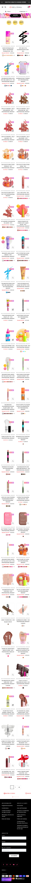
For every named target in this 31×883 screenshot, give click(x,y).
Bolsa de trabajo (6, 819)
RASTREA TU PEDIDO (10, 793)
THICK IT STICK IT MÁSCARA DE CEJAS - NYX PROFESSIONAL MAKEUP (23, 682)
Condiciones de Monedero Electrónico (22, 822)
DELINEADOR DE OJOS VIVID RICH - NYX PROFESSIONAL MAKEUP (8, 591)
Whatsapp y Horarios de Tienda (8, 815)
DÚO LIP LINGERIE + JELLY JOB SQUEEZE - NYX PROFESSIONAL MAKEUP (8, 110)
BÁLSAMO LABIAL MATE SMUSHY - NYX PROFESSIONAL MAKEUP (8, 255)
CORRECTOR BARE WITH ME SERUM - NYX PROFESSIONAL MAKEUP (23, 743)
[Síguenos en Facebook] (3, 864)
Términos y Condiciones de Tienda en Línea (23, 811)
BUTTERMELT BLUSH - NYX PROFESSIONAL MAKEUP (8, 529)
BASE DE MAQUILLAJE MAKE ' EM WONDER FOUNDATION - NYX (8, 49)
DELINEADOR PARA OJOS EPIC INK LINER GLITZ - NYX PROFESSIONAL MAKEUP (8, 80)
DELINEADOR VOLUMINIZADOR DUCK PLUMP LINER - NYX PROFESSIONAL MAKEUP (8, 407)
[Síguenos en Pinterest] (10, 864)
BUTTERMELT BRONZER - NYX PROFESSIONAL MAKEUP (23, 530)
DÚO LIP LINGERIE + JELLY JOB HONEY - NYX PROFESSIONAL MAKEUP (23, 138)
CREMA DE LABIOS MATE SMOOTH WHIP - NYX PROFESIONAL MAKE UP (8, 650)
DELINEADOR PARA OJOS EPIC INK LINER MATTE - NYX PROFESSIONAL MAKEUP (8, 286)
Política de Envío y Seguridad (21, 815)
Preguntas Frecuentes (7, 805)
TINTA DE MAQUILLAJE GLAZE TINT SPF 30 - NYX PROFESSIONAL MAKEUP (23, 285)
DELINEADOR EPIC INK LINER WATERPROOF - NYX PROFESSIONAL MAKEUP (23, 468)
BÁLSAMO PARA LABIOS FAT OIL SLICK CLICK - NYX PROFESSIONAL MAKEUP (8, 376)
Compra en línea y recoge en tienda (6, 811)
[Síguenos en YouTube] (13, 864)
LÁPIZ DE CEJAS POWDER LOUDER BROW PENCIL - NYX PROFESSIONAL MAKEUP (8, 499)
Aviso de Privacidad (22, 808)
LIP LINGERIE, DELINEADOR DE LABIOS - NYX (8, 222)
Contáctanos (5, 808)
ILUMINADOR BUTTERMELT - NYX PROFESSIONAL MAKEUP (23, 80)
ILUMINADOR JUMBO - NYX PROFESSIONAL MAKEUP (23, 620)
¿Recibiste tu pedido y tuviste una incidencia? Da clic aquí (22, 827)
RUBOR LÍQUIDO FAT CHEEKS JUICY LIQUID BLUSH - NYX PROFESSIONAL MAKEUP (23, 224)
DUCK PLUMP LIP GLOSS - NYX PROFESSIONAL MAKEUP (23, 561)
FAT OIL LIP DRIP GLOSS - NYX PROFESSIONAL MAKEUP (23, 591)
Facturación (20, 805)
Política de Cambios (22, 819)
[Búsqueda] (5, 7)
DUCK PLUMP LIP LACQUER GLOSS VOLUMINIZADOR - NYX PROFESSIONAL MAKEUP (23, 407)
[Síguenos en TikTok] (17, 864)
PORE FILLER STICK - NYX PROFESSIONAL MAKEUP (8, 437)
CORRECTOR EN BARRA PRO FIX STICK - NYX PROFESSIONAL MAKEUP (23, 499)
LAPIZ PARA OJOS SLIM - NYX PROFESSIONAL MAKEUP (23, 317)
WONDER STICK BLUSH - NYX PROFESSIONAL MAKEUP (8, 468)
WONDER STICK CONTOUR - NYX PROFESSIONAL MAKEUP (23, 438)
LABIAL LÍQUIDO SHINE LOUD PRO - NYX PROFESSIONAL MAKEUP (23, 773)
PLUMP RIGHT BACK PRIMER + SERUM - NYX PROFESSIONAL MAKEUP (8, 712)
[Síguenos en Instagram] (7, 864)
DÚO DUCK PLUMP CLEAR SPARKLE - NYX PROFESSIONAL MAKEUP (8, 166)
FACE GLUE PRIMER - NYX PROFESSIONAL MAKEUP (8, 346)
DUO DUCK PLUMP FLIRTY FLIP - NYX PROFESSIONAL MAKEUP (8, 194)
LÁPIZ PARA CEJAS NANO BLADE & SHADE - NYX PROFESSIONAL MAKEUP (23, 376)
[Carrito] (28, 7)
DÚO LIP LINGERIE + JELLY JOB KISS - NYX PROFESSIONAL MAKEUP (8, 138)
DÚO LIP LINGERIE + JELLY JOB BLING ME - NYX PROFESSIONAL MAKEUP (23, 110)
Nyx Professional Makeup (8, 46)
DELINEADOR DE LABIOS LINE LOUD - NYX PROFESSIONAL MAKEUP (8, 682)
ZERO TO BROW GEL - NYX (8, 620)
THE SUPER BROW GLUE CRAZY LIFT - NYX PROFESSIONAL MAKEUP (8, 317)
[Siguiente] (19, 787)
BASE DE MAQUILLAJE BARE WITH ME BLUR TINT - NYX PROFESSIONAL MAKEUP (23, 651)
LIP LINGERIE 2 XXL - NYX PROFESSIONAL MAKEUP (8, 772)
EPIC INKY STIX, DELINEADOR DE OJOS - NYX (23, 49)
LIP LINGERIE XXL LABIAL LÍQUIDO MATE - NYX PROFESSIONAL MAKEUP (23, 712)
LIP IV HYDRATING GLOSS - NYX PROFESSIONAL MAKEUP (23, 255)
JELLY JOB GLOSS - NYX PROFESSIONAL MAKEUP (23, 193)
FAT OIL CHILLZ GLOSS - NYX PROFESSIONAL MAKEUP (23, 346)
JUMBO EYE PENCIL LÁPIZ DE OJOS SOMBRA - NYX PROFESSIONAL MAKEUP (8, 743)
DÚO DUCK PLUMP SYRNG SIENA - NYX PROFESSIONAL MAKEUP (23, 166)
